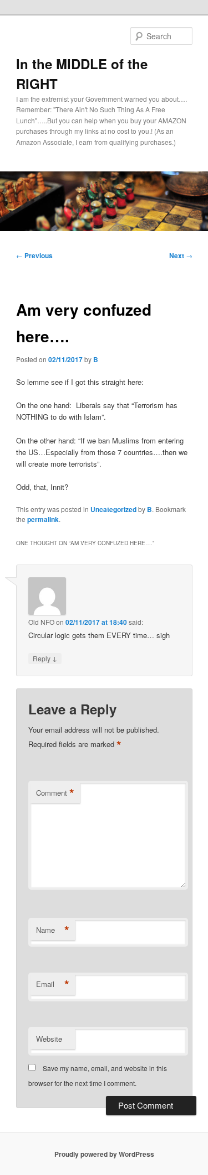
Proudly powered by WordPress (104, 1154)
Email (52, 984)
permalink (43, 519)
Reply (45, 658)
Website (49, 1038)
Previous (34, 255)
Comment (55, 793)
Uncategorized (113, 509)
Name (52, 930)
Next (180, 255)
